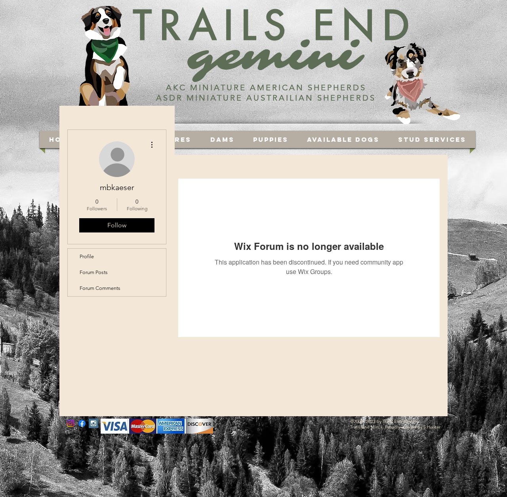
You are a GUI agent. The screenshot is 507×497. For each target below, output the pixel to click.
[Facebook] (82, 423)
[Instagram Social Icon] (93, 423)
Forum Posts (94, 272)
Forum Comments (100, 288)
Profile (87, 256)
